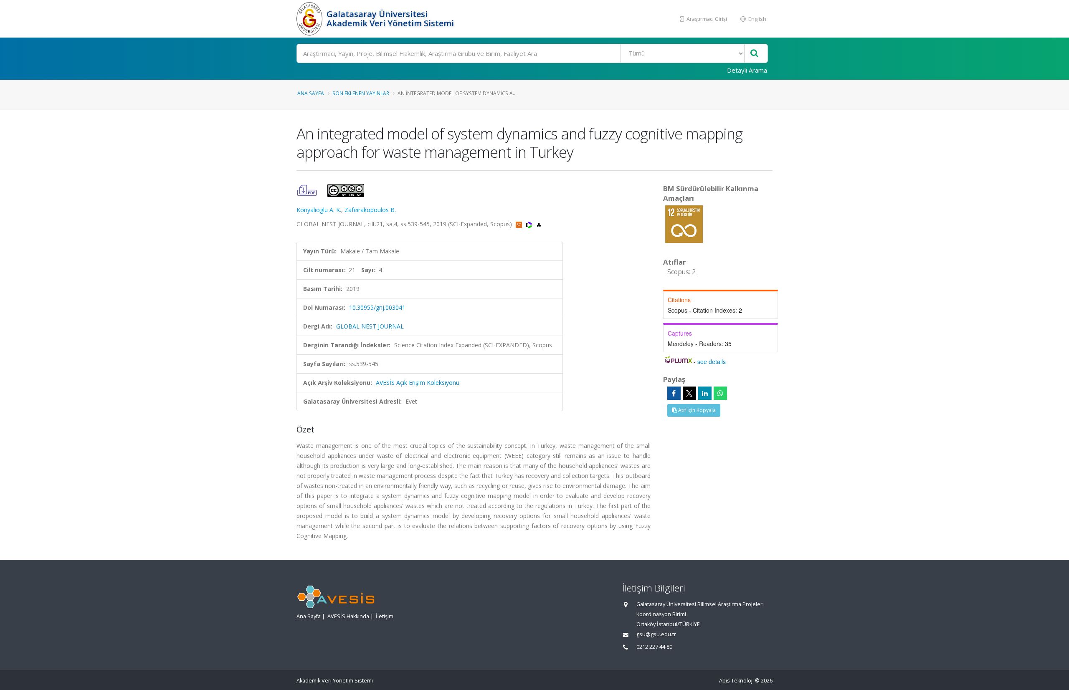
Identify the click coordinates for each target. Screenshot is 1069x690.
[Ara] (754, 53)
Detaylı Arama (747, 70)
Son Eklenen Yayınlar (360, 93)
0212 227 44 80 (654, 646)
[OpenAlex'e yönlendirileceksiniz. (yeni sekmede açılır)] (539, 224)
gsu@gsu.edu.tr (656, 634)
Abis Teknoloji (736, 680)
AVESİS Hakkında (348, 616)
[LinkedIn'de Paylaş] (705, 393)
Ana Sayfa (310, 93)
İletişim (384, 616)
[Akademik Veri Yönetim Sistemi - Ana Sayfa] (310, 19)
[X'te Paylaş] (689, 393)
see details (711, 361)
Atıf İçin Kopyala (696, 410)
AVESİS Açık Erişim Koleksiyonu (417, 383)
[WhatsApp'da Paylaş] (720, 393)
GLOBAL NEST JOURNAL (370, 326)
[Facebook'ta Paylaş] (674, 393)
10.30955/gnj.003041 (377, 307)
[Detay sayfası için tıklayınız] (684, 223)
